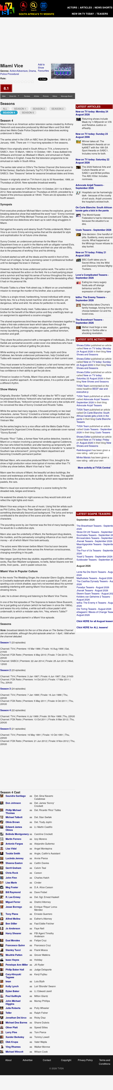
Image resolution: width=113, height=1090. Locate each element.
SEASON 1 (20, 108)
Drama (32, 70)
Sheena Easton (14, 863)
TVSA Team (83, 385)
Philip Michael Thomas (13, 811)
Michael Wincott (14, 1051)
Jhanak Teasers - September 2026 (94, 541)
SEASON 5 (28, 112)
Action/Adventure (19, 70)
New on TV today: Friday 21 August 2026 (91, 254)
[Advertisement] (56, 41)
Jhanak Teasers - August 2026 (92, 590)
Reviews (27, 96)
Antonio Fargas (14, 843)
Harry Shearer (13, 933)
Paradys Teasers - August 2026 (93, 587)
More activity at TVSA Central (94, 467)
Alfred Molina (13, 918)
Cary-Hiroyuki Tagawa (13, 976)
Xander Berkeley (15, 1037)
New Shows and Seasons (94, 353)
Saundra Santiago (16, 796)
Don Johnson (13, 803)
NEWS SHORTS (103, 7)
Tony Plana (12, 914)
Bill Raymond (13, 892)
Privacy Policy (85, 1060)
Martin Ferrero (13, 839)
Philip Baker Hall (15, 969)
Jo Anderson (13, 928)
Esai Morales (13, 940)
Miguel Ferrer (13, 902)
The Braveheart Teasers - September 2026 (90, 321)
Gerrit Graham (13, 868)
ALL (5, 108)
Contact (47, 1060)
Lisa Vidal (11, 848)
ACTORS (72, 7)
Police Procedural (9, 74)
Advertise (28, 1060)
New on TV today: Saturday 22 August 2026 (92, 161)
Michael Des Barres (16, 1022)
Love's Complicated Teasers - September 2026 (92, 276)
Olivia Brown (13, 822)
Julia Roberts (13, 1008)
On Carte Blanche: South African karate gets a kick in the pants (94, 209)
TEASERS (102, 13)
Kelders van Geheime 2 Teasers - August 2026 (94, 598)
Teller (9, 1012)
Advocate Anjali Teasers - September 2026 (90, 186)
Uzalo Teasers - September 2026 (93, 230)
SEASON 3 (57, 108)
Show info (12, 96)
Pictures (46, 96)
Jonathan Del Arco (16, 1017)
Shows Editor (83, 345)
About (8, 1060)
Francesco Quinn (15, 945)
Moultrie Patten (14, 955)
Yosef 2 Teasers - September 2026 (94, 556)
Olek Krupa (12, 1042)
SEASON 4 (9, 112)
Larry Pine (11, 1032)
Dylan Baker (12, 991)
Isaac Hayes (12, 959)
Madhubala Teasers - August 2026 (94, 578)
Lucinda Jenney (15, 858)
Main (4, 96)
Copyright (66, 1060)
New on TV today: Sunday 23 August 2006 (92, 135)
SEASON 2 (39, 108)
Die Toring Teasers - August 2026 (94, 609)
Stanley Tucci (13, 950)
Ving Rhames (13, 1046)
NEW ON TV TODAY (83, 13)
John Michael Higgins (13, 1002)
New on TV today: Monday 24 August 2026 (92, 113)
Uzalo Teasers (102, 432)
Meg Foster (12, 887)
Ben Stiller (11, 923)
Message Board (66, 96)
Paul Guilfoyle (13, 996)
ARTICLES (86, 7)
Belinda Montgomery (17, 834)
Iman (8, 981)
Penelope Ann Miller (17, 964)
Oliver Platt (12, 1027)
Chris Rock (12, 872)
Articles (36, 96)
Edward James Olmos (14, 828)
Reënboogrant (84, 450)
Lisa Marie (11, 882)
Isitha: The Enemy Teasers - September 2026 (91, 298)
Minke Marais (83, 457)
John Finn (11, 877)
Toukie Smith (13, 853)
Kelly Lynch (12, 986)
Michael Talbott (14, 817)
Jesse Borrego (14, 906)
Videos (54, 96)
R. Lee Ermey (13, 897)
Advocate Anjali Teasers (89, 405)
